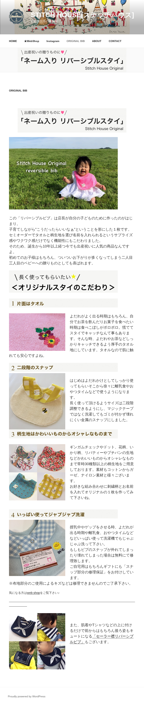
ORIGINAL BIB (76, 41)
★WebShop (31, 41)
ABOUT (96, 41)
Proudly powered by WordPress (26, 696)
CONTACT (115, 41)
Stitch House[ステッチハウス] (82, 15)
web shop (33, 592)
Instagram (52, 41)
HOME (13, 41)
